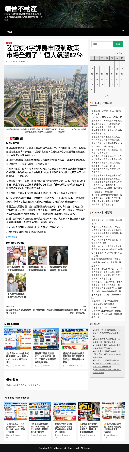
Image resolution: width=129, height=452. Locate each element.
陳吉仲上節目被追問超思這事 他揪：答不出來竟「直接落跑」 (66, 310)
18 (97, 79)
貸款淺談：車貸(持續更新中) (106, 361)
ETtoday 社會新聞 (102, 103)
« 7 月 (106, 95)
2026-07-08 (115, 435)
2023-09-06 (19, 61)
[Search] (123, 31)
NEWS (9, 43)
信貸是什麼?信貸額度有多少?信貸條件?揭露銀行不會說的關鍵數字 (107, 333)
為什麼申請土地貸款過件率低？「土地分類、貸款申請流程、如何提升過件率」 (107, 355)
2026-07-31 (74, 366)
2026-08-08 (46, 366)
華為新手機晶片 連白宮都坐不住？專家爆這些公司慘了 (25, 310)
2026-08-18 (18, 366)
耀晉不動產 (20, 9)
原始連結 (11, 237)
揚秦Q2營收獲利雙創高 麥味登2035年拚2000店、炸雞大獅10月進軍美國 (106, 262)
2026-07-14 (91, 435)
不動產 (9, 32)
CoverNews (73, 448)
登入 (20, 385)
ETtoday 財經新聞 (102, 212)
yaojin (10, 61)
